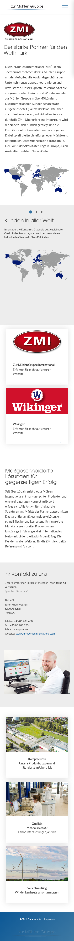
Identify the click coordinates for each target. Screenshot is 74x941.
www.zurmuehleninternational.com (35, 633)
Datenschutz (34, 919)
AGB (22, 919)
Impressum (50, 919)
